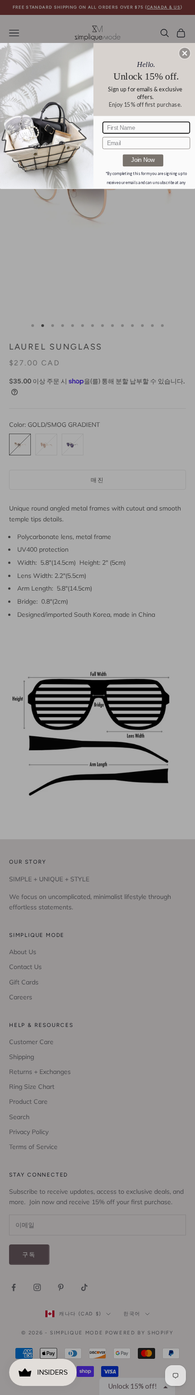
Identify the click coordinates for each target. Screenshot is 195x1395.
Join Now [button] (143, 160)
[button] (184, 52)
